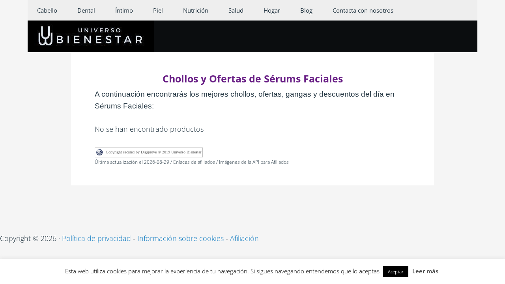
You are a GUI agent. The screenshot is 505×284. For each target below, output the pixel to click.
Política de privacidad (96, 238)
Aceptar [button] (396, 272)
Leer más (425, 271)
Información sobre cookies (180, 238)
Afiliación (244, 238)
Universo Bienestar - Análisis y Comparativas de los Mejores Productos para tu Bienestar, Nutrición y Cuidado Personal (91, 36)
